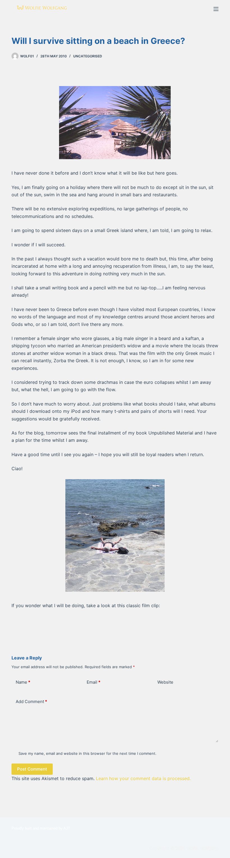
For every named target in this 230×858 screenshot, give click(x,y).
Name (23, 682)
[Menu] (216, 9)
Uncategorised (87, 56)
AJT (66, 828)
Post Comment (32, 769)
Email (93, 682)
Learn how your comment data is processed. (143, 778)
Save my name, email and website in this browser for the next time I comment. (88, 753)
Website (165, 682)
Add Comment (31, 701)
